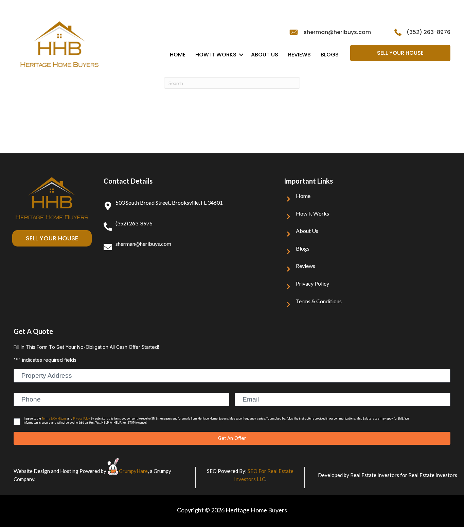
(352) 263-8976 (428, 32)
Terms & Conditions (319, 301)
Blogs (330, 54)
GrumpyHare (133, 471)
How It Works (215, 54)
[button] (241, 54)
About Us (264, 54)
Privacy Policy (312, 283)
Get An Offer (232, 438)
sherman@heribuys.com (337, 32)
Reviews (299, 54)
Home (177, 54)
